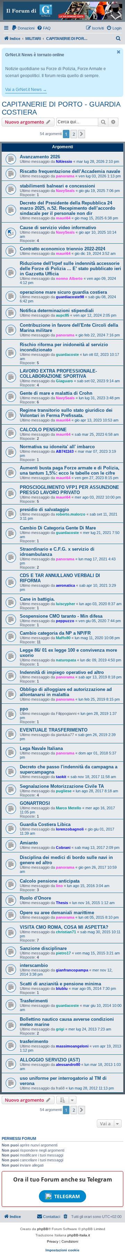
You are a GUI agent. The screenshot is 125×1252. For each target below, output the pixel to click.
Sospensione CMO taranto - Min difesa (61, 616)
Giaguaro (64, 381)
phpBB (42, 1229)
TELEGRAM (67, 1196)
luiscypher (65, 604)
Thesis (62, 903)
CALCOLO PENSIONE (43, 429)
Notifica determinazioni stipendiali (57, 310)
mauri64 (63, 218)
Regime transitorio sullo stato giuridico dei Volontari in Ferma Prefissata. (66, 413)
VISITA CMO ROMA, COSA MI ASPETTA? (64, 927)
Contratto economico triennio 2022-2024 (62, 248)
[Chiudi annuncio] (119, 52)
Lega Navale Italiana (41, 748)
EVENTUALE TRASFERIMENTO (54, 730)
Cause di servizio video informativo (58, 227)
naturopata (66, 660)
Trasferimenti (34, 1000)
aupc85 (62, 315)
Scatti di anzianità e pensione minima (60, 983)
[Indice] (62, 11)
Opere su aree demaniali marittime (57, 912)
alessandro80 (68, 1064)
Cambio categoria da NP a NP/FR (55, 633)
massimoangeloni (72, 1046)
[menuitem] (22, 28)
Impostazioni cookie (62, 1250)
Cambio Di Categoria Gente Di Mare (58, 528)
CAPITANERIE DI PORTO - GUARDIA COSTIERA (61, 108)
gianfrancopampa (72, 970)
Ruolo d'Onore (35, 898)
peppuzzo (65, 621)
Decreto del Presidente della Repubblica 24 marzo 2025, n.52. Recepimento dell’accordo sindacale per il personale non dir (67, 208)
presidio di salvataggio (44, 509)
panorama (65, 176)
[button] (81, 134)
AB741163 (65, 451)
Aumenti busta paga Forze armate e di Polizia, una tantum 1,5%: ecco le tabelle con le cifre (69, 470)
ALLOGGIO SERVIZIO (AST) (50, 1059)
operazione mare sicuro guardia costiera (63, 292)
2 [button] (74, 134)
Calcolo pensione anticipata (50, 881)
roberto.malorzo (70, 514)
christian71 (66, 932)
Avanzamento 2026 (40, 156)
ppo (24, 708)
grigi (60, 1029)
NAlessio (64, 161)
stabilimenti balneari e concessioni (57, 186)
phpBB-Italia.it (78, 1235)
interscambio (34, 965)
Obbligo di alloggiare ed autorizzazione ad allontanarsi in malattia (66, 692)
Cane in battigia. (37, 599)
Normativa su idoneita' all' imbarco (57, 446)
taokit (61, 777)
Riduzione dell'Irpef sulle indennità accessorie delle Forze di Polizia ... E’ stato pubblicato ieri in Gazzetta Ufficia (70, 268)
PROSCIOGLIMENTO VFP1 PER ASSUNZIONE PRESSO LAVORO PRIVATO (69, 490)
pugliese (64, 791)
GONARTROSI (35, 803)
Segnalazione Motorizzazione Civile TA (62, 786)
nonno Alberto (69, 278)
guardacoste (67, 354)
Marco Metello (68, 808)
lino (59, 886)
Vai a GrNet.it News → (26, 89)
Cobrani (63, 847)
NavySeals (65, 191)
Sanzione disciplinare (43, 948)
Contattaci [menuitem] (51, 1217)
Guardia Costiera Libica (45, 824)
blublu (62, 988)
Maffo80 (63, 638)
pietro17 (63, 953)
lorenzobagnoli (70, 829)
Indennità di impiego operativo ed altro (62, 672)
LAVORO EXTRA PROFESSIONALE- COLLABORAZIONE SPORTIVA (58, 373)
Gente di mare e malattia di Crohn (56, 393)
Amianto (29, 842)
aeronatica (65, 585)
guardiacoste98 (70, 297)
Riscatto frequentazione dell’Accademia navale (70, 171)
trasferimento (34, 1041)
